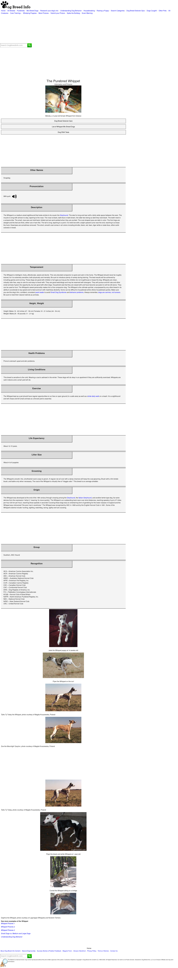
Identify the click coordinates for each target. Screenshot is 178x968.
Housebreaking (89, 10)
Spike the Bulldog (73, 13)
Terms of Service (103, 951)
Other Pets (162, 10)
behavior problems (77, 292)
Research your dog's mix (49, 10)
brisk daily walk (93, 396)
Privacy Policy (91, 951)
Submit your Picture (58, 13)
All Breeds (11, 10)
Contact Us (114, 951)
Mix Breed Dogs (32, 10)
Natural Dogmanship (28, 951)
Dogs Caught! (152, 10)
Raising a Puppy (103, 10)
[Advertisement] (62, 28)
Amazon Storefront (79, 951)
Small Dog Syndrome (58, 292)
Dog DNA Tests (63, 132)
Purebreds (21, 10)
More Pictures (44, 13)
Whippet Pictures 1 (8, 923)
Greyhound (64, 215)
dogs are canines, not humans (109, 292)
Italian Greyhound (85, 497)
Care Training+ (15, 13)
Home (3, 10)
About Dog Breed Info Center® (10, 951)
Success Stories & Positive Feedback (49, 951)
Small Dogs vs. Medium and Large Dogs (15, 933)
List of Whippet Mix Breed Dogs (63, 126)
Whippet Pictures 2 (8, 927)
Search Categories (118, 10)
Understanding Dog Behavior (71, 10)
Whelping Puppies (30, 13)
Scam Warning (87, 13)
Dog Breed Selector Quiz (135, 10)
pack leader (40, 292)
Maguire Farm (67, 951)
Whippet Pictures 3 (8, 930)
